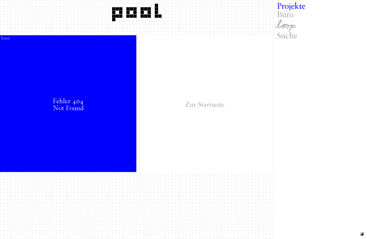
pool (138, 10)
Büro (285, 15)
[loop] (320, 26)
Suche (287, 36)
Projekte (291, 7)
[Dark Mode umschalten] (362, 234)
